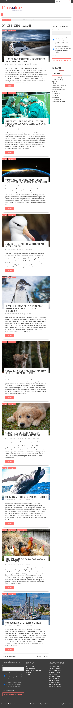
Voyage (54, 97)
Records (54, 84)
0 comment (36, 64)
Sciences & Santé (12, 30)
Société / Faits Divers (22, 530)
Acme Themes (67, 704)
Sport (53, 91)
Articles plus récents (42, 656)
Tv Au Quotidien (53, 674)
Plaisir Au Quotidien (54, 680)
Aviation (54, 95)
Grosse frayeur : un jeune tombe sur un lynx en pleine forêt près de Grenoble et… (25, 372)
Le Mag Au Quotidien (55, 676)
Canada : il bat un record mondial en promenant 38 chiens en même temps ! (22, 434)
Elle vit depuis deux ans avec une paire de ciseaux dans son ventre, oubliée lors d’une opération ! (25, 124)
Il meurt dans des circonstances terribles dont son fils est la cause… (25, 60)
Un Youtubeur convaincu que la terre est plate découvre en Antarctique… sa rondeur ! (26, 181)
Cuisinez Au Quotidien (55, 686)
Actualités (4, 30)
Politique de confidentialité (33, 670)
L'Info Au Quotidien (54, 668)
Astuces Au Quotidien (55, 670)
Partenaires (29, 672)
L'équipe (28, 674)
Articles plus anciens (10, 656)
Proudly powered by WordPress (39, 704)
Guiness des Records (58, 85)
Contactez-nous (30, 666)
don (28, 64)
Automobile (55, 93)
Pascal (21, 64)
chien (28, 438)
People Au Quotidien (54, 672)
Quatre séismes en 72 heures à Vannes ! (23, 622)
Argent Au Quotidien (54, 678)
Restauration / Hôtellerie (59, 101)
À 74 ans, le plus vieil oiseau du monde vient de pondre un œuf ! (25, 245)
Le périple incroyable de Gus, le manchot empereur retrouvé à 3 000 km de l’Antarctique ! (24, 308)
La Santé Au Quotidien (55, 666)
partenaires (60, 56)
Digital (53, 82)
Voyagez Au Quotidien (55, 684)
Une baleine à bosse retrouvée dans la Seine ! (26, 497)
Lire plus (10, 86)
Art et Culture (55, 80)
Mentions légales (30, 668)
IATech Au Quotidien (54, 682)
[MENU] (2, 14)
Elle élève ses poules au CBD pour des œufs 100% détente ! (25, 560)
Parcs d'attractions (57, 99)
